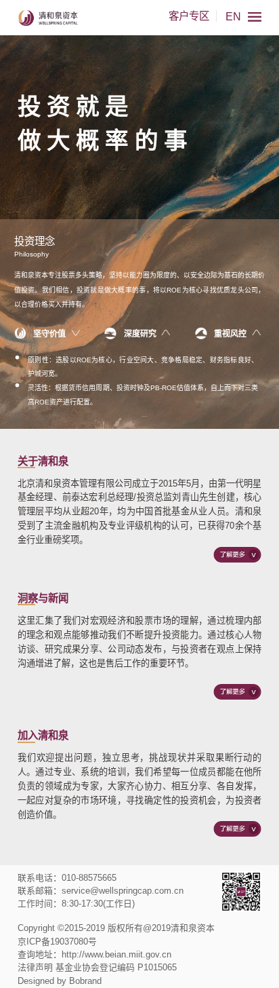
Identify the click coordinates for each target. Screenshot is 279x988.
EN (233, 16)
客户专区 (189, 16)
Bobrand (85, 981)
